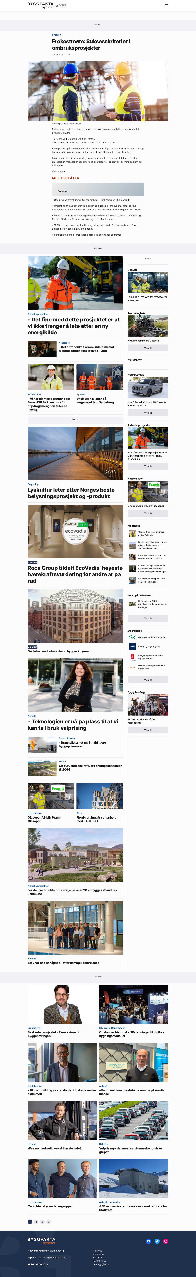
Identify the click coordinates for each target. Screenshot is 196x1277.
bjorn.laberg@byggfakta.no (51, 1257)
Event (55, 34)
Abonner (97, 1257)
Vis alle (148, 348)
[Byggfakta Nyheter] (41, 5)
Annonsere (98, 1254)
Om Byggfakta (101, 1264)
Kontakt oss (99, 1261)
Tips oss (97, 1250)
